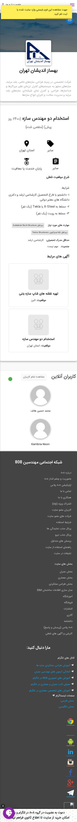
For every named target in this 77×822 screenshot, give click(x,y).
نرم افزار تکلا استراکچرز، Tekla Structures (49, 232)
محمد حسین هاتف (41, 411)
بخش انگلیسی (66, 707)
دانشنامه (68, 621)
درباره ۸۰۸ (66, 473)
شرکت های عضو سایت (59, 516)
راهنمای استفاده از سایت (58, 547)
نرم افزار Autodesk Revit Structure (28, 225)
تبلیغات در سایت (62, 553)
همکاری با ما (64, 497)
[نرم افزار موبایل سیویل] (70, 743)
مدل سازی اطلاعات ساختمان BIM (54, 590)
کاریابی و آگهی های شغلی (58, 633)
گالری (69, 615)
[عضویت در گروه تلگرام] (70, 794)
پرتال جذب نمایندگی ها (59, 529)
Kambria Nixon (40, 444)
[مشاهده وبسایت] (69, 20)
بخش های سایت (63, 564)
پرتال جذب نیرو (63, 535)
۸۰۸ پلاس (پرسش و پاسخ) (58, 627)
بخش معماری (65, 578)
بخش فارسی (67, 701)
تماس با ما (65, 491)
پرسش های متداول (61, 541)
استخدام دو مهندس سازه (38, 339)
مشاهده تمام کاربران (33, 377)
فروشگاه (68, 602)
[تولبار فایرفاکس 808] (70, 733)
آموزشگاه (67, 596)
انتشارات (68, 609)
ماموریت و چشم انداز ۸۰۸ (57, 479)
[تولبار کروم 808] (70, 723)
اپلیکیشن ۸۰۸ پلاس (60, 485)
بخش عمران (66, 572)
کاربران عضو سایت (61, 510)
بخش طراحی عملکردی (60, 584)
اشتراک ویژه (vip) (61, 504)
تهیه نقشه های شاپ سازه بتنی (38, 293)
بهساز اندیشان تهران (38, 71)
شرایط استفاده (63, 522)
